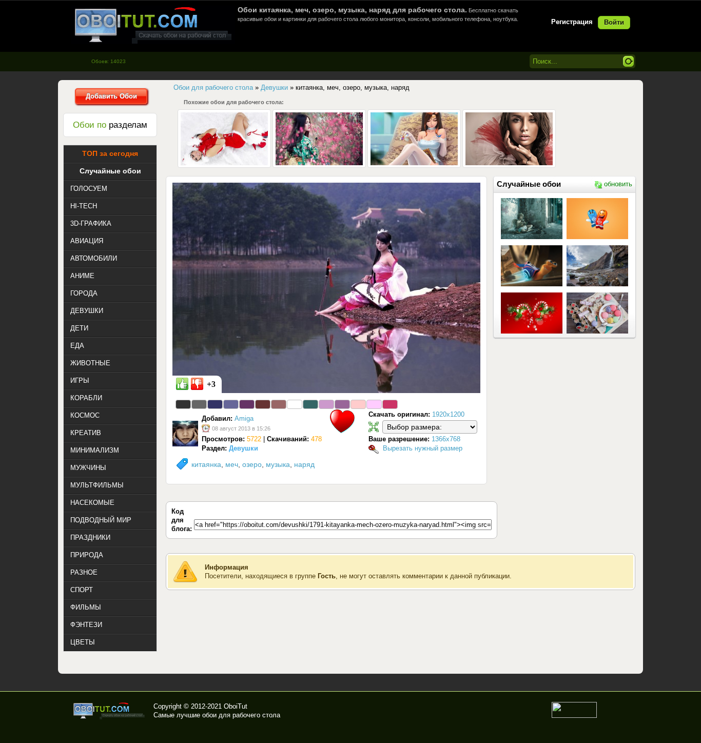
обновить (618, 184)
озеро (252, 464)
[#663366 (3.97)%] (247, 404)
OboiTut (235, 706)
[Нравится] (182, 384)
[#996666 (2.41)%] (278, 404)
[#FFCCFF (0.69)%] (374, 404)
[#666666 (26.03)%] (199, 404)
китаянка (206, 464)
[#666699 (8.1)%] (231, 404)
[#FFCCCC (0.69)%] (358, 404)
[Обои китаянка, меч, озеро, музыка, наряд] (326, 287)
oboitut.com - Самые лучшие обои (109, 710)
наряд (304, 464)
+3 (211, 384)
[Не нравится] (197, 384)
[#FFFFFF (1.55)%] (294, 404)
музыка (278, 464)
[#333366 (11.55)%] (215, 404)
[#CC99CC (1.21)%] (326, 404)
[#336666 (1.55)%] (310, 404)
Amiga (244, 418)
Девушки (243, 448)
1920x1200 (448, 414)
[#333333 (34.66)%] (183, 404)
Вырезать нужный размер (422, 448)
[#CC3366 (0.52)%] (390, 404)
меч (231, 464)
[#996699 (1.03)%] (342, 404)
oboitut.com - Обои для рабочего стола (153, 25)
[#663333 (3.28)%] (262, 404)
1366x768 (446, 439)
